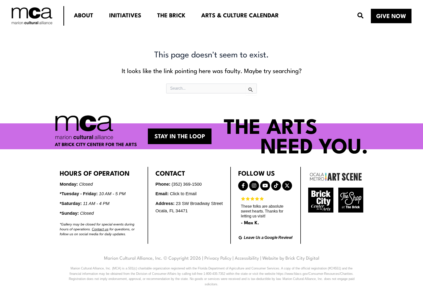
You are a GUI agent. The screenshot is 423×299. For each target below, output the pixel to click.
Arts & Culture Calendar (240, 16)
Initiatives (125, 16)
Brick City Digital (302, 258)
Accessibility (247, 258)
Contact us (100, 229)
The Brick (171, 16)
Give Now (391, 17)
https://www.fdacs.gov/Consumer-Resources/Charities (314, 274)
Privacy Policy (217, 258)
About (83, 16)
